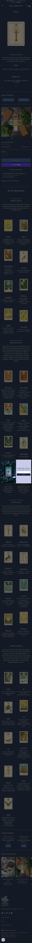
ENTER (23, 474)
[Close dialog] (30, 460)
